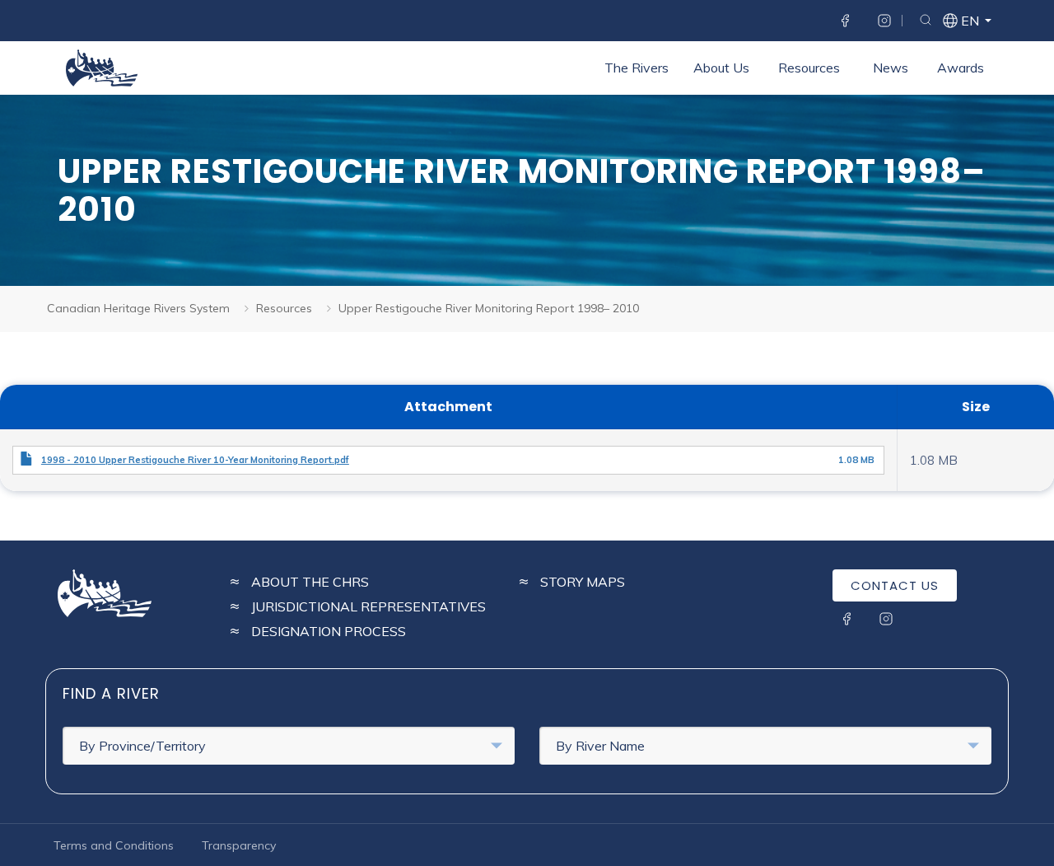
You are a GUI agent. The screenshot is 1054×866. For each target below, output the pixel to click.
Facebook (844, 20)
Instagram (884, 20)
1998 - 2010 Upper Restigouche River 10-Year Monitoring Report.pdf (195, 460)
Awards (960, 67)
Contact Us (895, 585)
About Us (721, 67)
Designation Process (328, 631)
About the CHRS (310, 581)
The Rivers (636, 67)
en (969, 22)
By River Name (600, 745)
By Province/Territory (142, 745)
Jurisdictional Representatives (368, 606)
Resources (809, 67)
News (890, 67)
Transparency (239, 845)
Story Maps (582, 581)
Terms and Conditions (114, 845)
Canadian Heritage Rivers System (138, 308)
